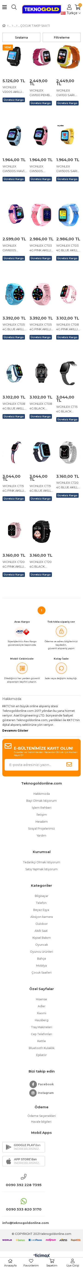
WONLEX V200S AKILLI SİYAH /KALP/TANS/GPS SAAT (15, 89)
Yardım (41, 835)
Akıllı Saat (41, 930)
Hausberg (41, 1020)
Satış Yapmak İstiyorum (41, 869)
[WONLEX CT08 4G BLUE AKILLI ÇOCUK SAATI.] (15, 373)
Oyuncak (41, 944)
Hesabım (42, 821)
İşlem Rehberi (41, 807)
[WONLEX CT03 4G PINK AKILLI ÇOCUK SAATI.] (42, 215)
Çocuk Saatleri (42, 972)
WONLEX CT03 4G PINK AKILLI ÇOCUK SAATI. (41, 248)
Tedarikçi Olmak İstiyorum (41, 862)
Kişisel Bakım (42, 937)
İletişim (41, 814)
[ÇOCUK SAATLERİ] (16, 25)
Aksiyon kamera (41, 917)
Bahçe (41, 958)
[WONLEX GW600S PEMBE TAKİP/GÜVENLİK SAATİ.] (15, 215)
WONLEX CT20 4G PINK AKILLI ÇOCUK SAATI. (14, 564)
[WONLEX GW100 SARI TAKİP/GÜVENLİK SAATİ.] (68, 57)
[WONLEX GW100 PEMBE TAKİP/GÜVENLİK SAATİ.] (42, 57)
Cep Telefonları (41, 1034)
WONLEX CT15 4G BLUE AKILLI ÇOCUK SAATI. (41, 488)
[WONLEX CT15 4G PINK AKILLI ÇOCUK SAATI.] (15, 452)
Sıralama (21, 37)
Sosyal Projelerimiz (41, 828)
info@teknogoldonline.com (23, 1223)
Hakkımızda (41, 793)
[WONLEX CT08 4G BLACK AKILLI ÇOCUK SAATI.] (42, 373)
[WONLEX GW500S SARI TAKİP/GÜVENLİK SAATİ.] (68, 136)
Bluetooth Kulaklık (41, 1048)
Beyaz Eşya (41, 910)
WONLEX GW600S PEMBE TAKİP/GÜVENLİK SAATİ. (15, 248)
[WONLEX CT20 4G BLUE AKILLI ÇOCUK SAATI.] (68, 452)
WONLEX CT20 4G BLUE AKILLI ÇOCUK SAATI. (67, 485)
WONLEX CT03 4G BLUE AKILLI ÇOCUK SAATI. (67, 248)
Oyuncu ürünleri (41, 951)
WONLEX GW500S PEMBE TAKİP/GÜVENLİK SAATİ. (42, 168)
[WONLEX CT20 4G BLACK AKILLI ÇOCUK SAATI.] (42, 531)
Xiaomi (41, 1013)
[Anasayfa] (7, 25)
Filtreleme (62, 37)
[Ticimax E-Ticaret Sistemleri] (41, 1256)
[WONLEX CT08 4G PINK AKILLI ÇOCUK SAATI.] (68, 294)
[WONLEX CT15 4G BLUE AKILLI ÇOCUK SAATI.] (42, 452)
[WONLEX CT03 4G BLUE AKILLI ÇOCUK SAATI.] (68, 215)
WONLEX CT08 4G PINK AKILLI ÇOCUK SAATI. (67, 327)
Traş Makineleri (41, 1027)
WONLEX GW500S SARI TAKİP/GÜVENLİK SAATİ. (68, 168)
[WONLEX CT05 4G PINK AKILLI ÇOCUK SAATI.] (42, 294)
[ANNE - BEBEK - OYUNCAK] (12, 25)
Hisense (41, 999)
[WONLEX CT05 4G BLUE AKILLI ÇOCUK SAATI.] (15, 294)
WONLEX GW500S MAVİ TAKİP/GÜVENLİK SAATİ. (15, 168)
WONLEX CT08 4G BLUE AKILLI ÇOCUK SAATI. (14, 406)
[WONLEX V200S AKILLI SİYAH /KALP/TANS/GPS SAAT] (15, 57)
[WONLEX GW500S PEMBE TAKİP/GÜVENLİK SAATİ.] (42, 136)
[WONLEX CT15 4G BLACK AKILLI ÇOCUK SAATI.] (68, 373)
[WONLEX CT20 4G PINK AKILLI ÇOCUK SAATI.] (15, 531)
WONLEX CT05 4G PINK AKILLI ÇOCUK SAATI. (41, 327)
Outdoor (42, 924)
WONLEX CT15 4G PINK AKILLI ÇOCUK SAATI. (13, 488)
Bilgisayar (41, 896)
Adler (41, 1006)
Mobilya (41, 965)
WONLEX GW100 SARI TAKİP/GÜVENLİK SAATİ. (68, 92)
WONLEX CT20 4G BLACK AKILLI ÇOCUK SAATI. (41, 564)
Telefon (41, 903)
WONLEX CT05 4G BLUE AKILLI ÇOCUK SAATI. (14, 327)
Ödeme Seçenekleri (41, 1116)
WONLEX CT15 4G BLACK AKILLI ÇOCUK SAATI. (66, 409)
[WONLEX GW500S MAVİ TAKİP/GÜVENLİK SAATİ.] (15, 136)
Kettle (41, 1041)
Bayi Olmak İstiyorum (41, 800)
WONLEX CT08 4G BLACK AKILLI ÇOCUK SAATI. (41, 406)
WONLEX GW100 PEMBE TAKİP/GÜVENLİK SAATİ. (42, 92)
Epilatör (41, 1055)
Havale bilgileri (41, 1121)
